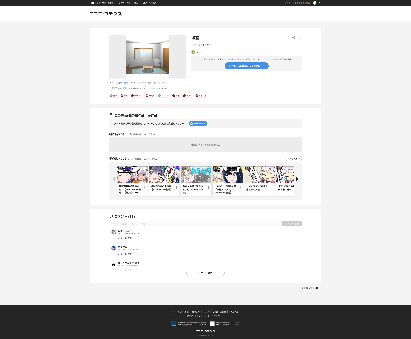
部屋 (126, 96)
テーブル (138, 96)
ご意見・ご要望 (219, 311)
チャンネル (120, 3)
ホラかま (122, 246)
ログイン (288, 3)
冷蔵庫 (152, 96)
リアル (189, 96)
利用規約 (196, 311)
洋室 (115, 96)
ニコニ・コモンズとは (179, 311)
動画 (98, 3)
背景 (177, 96)
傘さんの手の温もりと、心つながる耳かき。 (193, 189)
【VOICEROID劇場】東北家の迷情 (289, 188)
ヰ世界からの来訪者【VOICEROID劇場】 (161, 188)
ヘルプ (206, 311)
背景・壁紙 (123, 82)
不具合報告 (234, 311)
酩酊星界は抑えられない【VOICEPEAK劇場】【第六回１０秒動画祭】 (130, 189)
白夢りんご (123, 230)
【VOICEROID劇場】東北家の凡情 (257, 188)
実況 (136, 3)
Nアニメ (143, 3)
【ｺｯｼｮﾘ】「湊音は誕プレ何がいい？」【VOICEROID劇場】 (225, 189)
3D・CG (165, 96)
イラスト (202, 96)
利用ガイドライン (213, 316)
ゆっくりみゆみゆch (128, 262)
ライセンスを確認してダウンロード (246, 65)
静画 (104, 3)
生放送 (111, 3)
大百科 (129, 3)
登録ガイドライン (194, 316)
